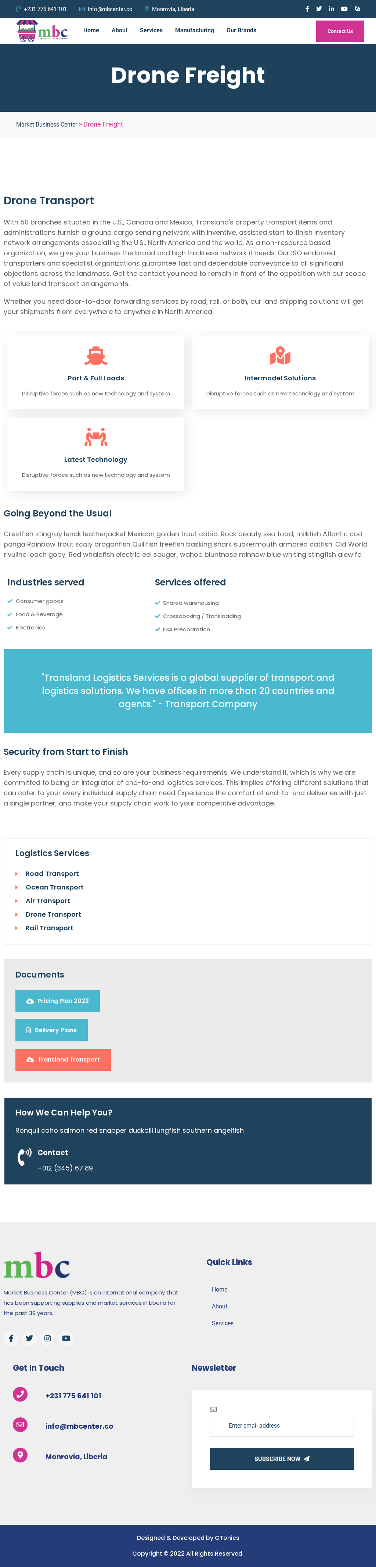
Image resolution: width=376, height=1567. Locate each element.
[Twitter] (29, 1338)
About (119, 30)
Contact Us (340, 31)
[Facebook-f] (11, 1338)
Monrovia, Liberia (173, 9)
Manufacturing (194, 30)
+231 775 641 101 (45, 9)
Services (151, 30)
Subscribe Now (278, 1458)
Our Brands (241, 30)
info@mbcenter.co (110, 9)
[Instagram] (47, 1338)
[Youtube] (66, 1338)
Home (91, 30)
